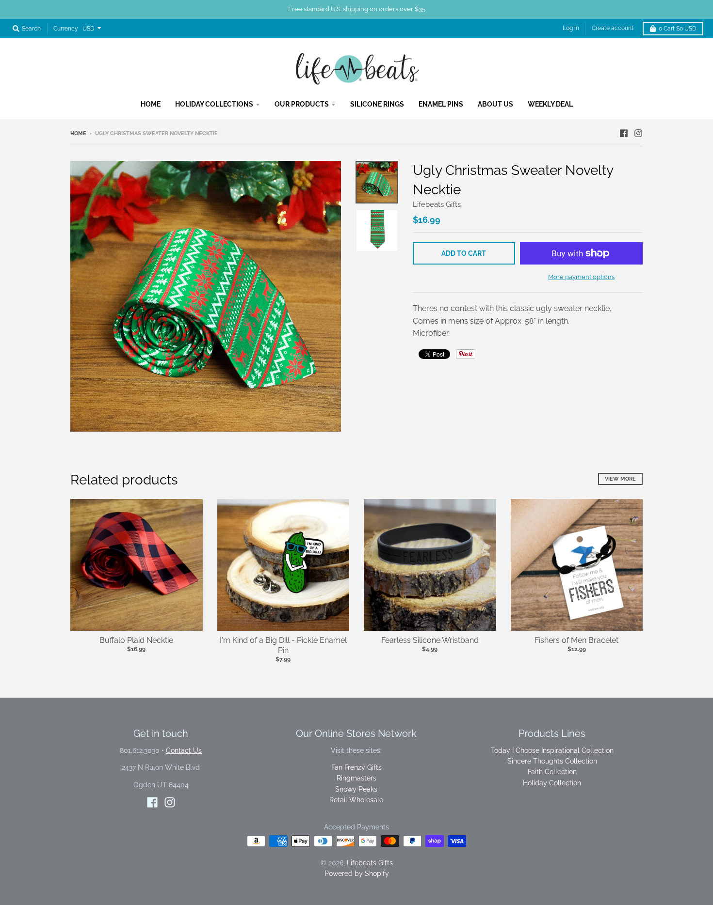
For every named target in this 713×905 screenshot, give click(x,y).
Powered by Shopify (356, 873)
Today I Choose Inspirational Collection (552, 750)
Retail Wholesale (356, 800)
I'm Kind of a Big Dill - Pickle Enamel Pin (283, 645)
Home (78, 133)
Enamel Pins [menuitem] (441, 104)
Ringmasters (356, 778)
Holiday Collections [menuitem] (214, 104)
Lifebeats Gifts (437, 204)
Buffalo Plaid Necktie (136, 640)
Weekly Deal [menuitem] (550, 104)
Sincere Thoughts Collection (552, 761)
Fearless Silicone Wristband (430, 640)
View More (620, 479)
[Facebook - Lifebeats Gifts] (623, 133)
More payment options (581, 277)
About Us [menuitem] (495, 104)
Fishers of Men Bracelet (576, 640)
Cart (678, 28)
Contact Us (184, 750)
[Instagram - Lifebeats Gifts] (638, 133)
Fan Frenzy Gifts (356, 767)
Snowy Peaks (356, 789)
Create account (612, 28)
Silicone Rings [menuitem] (377, 104)
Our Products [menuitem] (302, 104)
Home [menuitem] (151, 104)
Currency (65, 28)
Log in (571, 28)
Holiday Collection (552, 783)
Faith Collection (552, 772)
